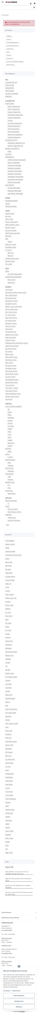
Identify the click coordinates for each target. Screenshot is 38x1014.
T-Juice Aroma (9, 385)
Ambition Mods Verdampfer (17, 160)
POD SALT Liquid (10, 244)
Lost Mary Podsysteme (15, 123)
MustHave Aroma (10, 360)
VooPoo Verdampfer (14, 182)
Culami (7, 591)
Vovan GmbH (9, 831)
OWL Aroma (9, 363)
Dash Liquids (9, 594)
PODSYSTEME (9, 85)
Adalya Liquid (9, 213)
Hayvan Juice (9, 655)
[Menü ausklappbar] (3, 1)
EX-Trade (8, 630)
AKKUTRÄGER (9, 91)
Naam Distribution (11, 709)
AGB (8, 52)
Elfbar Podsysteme (14, 109)
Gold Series (11, 282)
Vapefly (10, 440)
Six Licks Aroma (10, 377)
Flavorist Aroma (10, 326)
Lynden (7, 691)
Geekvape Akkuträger (14, 191)
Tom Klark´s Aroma (11, 388)
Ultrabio (8, 802)
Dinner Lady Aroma (11, 309)
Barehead (8, 566)
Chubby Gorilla (10, 576)
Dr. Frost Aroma (10, 315)
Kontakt (9, 39)
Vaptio (7, 824)
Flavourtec (8, 644)
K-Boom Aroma (10, 340)
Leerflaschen (12, 517)
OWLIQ (10, 241)
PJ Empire (8, 734)
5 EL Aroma (9, 290)
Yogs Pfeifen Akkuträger (15, 193)
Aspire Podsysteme (14, 106)
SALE (7, 525)
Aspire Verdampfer (14, 162)
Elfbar (9, 151)
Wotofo (7, 842)
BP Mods (8, 569)
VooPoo (10, 446)
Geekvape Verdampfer (15, 171)
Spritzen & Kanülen (14, 520)
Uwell (9, 437)
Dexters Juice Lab (10, 598)
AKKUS (7, 454)
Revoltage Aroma (10, 368)
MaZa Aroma (9, 354)
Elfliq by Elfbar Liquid (12, 225)
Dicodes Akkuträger (14, 188)
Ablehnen (19, 1007)
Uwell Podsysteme (13, 132)
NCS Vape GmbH (10, 713)
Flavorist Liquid (10, 227)
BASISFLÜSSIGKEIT (11, 501)
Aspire (10, 412)
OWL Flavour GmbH (11, 723)
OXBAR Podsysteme (14, 126)
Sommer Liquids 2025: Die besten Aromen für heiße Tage (19, 893)
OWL (6, 239)
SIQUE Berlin (9, 763)
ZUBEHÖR (8, 96)
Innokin (7, 662)
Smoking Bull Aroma (11, 379)
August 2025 (9, 867)
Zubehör (10, 479)
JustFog (10, 420)
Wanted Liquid (10, 261)
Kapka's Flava (9, 673)
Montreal (8, 236)
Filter (9, 488)
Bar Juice (8, 216)
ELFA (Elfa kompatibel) (15, 274)
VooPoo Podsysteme (14, 137)
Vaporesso (11, 443)
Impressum (6, 990)
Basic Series (11, 280)
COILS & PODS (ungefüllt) (13, 406)
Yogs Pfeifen (12, 493)
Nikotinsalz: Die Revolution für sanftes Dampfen (17, 886)
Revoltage (8, 748)
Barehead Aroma (10, 298)
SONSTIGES (9, 491)
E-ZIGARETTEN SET (11, 82)
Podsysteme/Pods (11, 206)
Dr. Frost (8, 612)
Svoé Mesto (9, 784)
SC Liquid (8, 250)
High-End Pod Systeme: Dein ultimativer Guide (18, 880)
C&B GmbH (8, 573)
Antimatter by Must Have (13, 555)
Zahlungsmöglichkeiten (12, 42)
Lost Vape (11, 426)
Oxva (6, 727)
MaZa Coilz (8, 695)
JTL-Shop (22, 1011)
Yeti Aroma (8, 399)
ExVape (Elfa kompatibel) (13, 277)
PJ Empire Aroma (10, 365)
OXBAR (10, 429)
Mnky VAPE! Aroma (11, 357)
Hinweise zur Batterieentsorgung (15, 61)
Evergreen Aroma (11, 323)
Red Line (10, 256)
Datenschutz (16, 990)
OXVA (9, 432)
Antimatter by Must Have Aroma (15, 292)
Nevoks (7, 720)
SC (8, 503)
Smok (7, 770)
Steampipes (9, 777)
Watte (9, 451)
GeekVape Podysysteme (15, 115)
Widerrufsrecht (10, 64)
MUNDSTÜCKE (10, 482)
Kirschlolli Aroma (10, 349)
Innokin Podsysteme (14, 118)
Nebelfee (8, 716)
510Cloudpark (9, 540)
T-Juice (7, 788)
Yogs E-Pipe (9, 852)
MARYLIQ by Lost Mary (12, 233)
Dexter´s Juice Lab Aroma (13, 306)
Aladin (7, 548)
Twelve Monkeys (10, 799)
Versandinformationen (12, 45)
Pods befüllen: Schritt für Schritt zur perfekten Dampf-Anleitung (17, 873)
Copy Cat (8, 584)
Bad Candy (8, 562)
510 (9, 485)
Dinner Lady (9, 605)
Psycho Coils (9, 745)
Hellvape (10, 465)
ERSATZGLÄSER (10, 460)
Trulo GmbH (9, 795)
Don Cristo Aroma (11, 312)
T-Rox (9, 434)
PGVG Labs (8, 731)
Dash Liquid (9, 219)
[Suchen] (34, 7)
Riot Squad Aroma (11, 371)
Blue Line (11, 253)
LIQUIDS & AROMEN (11, 93)
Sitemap (9, 55)
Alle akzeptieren (19, 995)
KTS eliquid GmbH (11, 677)
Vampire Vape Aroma (12, 396)
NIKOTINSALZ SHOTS (14, 512)
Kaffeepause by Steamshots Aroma (16, 343)
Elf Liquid (8, 623)
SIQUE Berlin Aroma (11, 374)
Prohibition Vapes (11, 741)
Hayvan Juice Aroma (11, 334)
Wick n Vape (9, 838)
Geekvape (11, 418)
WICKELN (8, 448)
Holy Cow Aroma (10, 337)
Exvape (7, 634)
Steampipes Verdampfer (15, 177)
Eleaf (9, 462)
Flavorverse (9, 329)
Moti (6, 705)
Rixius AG (8, 756)
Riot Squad (8, 752)
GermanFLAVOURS (11, 652)
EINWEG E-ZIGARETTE (12, 148)
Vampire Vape (9, 809)
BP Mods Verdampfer (14, 165)
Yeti (6, 849)
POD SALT (8, 738)
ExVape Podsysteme (14, 112)
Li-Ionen (10, 457)
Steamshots (9, 781)
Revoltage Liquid (10, 247)
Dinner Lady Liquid (11, 222)
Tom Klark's (9, 791)
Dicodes (7, 601)
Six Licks (8, 766)
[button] (30, 3)
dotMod (7, 609)
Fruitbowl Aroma (10, 332)
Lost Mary (8, 684)
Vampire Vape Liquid (12, 258)
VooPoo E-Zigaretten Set (15, 146)
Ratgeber (9, 36)
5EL (9, 409)
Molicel (7, 702)
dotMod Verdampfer (14, 168)
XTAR (9, 477)
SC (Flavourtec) (10, 759)
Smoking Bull (9, 774)
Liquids (7, 203)
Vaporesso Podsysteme (15, 134)
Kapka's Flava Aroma (12, 346)
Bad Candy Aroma (11, 295)
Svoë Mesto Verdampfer (15, 179)
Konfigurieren (19, 1001)
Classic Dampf (10, 580)
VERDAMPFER (9, 88)
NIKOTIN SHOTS (13, 509)
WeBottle (8, 835)
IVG (6, 666)
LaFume (10, 120)
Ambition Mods (10, 551)
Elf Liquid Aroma (10, 320)
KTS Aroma (8, 351)
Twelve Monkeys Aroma (13, 393)
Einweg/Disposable (11, 201)
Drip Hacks (8, 616)
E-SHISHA (8, 154)
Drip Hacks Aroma (11, 318)
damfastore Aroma (11, 301)
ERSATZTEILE (9, 468)
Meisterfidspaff (10, 698)
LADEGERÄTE (9, 474)
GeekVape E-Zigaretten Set (16, 143)
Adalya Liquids (10, 544)
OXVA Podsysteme (13, 129)
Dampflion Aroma (11, 304)
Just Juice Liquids (10, 230)
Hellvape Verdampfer (14, 174)
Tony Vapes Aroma (11, 391)
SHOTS (7, 506)
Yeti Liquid (8, 264)
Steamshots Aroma (11, 382)
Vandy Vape (9, 813)
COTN (7, 587)
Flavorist (8, 637)
